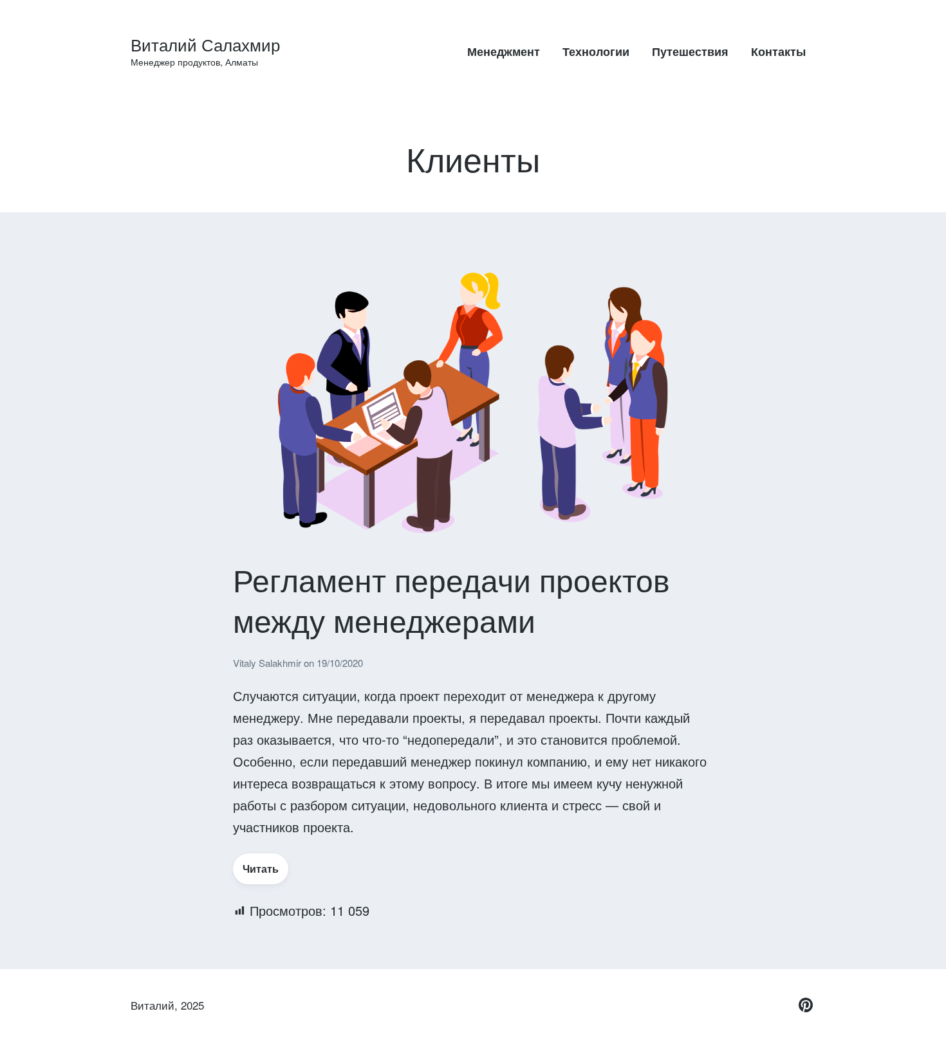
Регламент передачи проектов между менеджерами (451, 599)
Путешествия (690, 51)
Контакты (778, 51)
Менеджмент (503, 51)
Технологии (595, 51)
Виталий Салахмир (205, 44)
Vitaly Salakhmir (268, 662)
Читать (261, 868)
